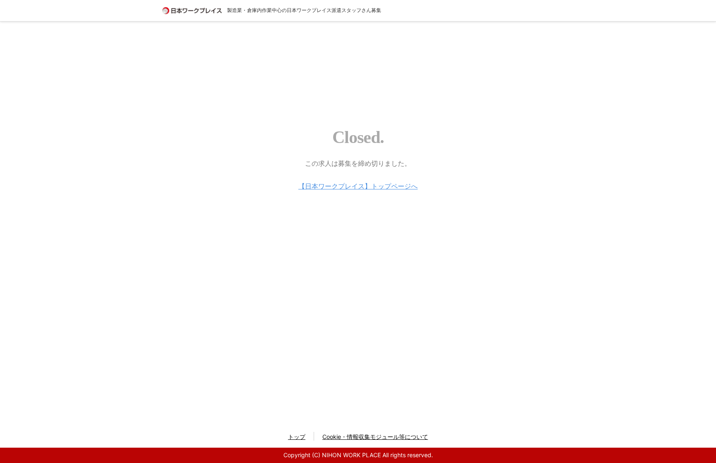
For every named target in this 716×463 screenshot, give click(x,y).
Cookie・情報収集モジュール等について (375, 436)
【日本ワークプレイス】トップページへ (358, 186)
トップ (296, 436)
